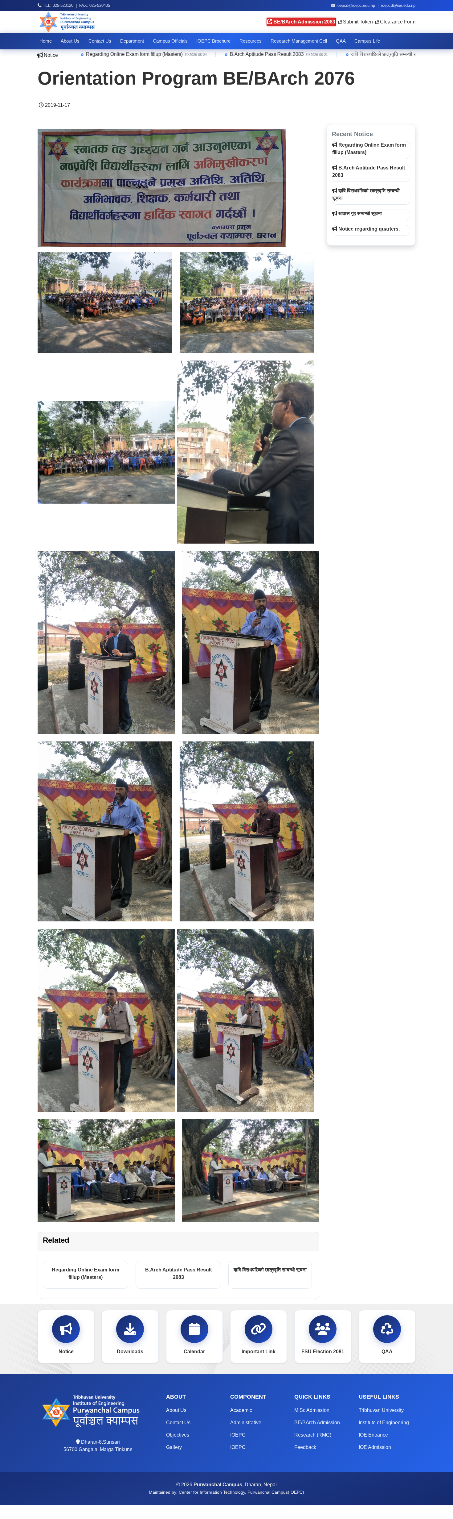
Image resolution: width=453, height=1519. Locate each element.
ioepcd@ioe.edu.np (398, 5)
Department (132, 41)
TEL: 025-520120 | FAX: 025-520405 (76, 5)
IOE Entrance (373, 1435)
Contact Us (99, 41)
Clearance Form (397, 21)
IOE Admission (375, 1447)
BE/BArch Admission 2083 (303, 21)
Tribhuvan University (381, 1410)
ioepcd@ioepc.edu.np (356, 5)
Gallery (174, 1447)
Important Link (258, 1351)
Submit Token (357, 21)
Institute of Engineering (384, 1422)
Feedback (305, 1447)
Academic (241, 1410)
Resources (250, 41)
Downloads (130, 1351)
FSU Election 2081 (322, 1351)
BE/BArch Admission (317, 1422)
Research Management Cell (299, 41)
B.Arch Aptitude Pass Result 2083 (169, 54)
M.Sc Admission (311, 1410)
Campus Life (367, 41)
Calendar (194, 1351)
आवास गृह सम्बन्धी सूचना (395, 54)
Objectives (177, 1435)
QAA (341, 41)
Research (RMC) (312, 1435)
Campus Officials (170, 41)
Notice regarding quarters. (368, 229)
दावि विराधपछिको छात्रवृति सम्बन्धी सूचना (290, 54)
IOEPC (238, 1435)
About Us (70, 41)
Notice (66, 1351)
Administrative (245, 1422)
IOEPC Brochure (213, 41)
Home (45, 41)
